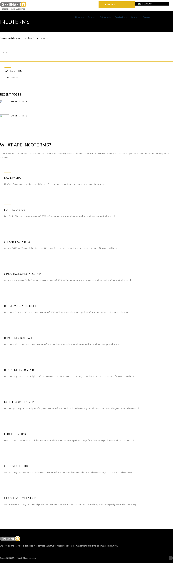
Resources (12, 77)
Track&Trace (121, 17)
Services (92, 17)
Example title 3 (19, 101)
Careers (146, 17)
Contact (135, 17)
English (149, 4)
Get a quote (105, 17)
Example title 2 (19, 115)
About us (79, 17)
